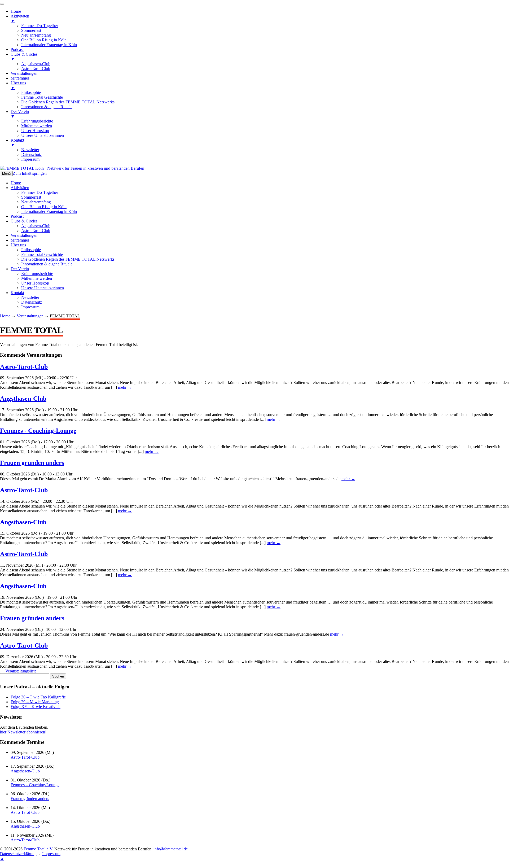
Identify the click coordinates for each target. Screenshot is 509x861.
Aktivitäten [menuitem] (20, 18)
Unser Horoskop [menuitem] (35, 130)
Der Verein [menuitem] (20, 114)
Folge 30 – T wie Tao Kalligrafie (38, 697)
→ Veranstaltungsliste (18, 671)
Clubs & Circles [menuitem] (24, 56)
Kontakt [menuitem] (17, 142)
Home (16, 183)
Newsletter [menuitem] (30, 149)
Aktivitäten (20, 187)
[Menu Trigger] (2, 4)
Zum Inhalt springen (30, 173)
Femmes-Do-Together (39, 192)
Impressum (30, 307)
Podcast (17, 216)
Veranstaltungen (24, 235)
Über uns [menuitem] (18, 85)
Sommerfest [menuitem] (31, 30)
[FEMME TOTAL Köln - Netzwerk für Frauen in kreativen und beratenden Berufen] (72, 168)
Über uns (18, 245)
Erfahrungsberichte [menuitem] (37, 121)
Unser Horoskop (35, 283)
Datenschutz (31, 302)
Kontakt (17, 292)
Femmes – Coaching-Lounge (35, 785)
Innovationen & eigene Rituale (46, 264)
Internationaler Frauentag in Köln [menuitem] (49, 44)
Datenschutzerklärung (18, 853)
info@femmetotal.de (170, 849)
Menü (6, 174)
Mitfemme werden (36, 278)
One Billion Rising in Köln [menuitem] (44, 40)
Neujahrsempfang (36, 202)
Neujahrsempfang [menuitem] (36, 35)
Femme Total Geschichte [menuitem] (42, 97)
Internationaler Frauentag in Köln (49, 211)
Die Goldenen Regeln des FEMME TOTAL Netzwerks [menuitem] (68, 102)
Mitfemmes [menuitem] (20, 78)
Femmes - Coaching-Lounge (38, 430)
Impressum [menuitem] (30, 159)
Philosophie (31, 249)
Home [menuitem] (16, 11)
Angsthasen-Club (35, 226)
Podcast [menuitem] (17, 49)
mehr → (125, 387)
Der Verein (20, 268)
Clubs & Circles (24, 221)
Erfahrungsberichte (37, 273)
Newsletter (30, 297)
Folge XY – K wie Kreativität (35, 706)
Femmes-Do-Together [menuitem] (39, 25)
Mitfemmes (20, 240)
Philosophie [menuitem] (31, 92)
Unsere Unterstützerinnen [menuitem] (42, 135)
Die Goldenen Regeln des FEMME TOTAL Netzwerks (68, 259)
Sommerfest (31, 197)
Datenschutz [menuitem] (31, 154)
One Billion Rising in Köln (44, 206)
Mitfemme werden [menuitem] (36, 126)
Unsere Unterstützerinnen (42, 288)
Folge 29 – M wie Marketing (35, 702)
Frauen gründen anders (32, 462)
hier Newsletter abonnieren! (23, 732)
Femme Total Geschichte (42, 254)
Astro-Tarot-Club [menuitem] (35, 68)
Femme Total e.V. (38, 849)
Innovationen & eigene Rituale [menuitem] (46, 106)
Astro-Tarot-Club (35, 230)
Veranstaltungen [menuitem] (24, 73)
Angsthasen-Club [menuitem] (35, 64)
